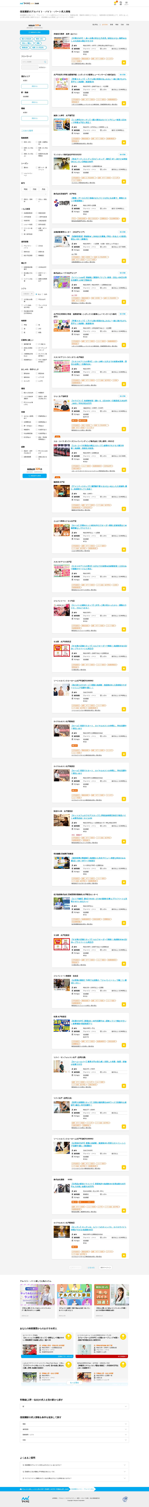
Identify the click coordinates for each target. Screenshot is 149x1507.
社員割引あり (42, 429)
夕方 (39, 328)
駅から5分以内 (26, 39)
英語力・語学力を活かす (28, 452)
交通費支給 (27, 422)
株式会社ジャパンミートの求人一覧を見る (84, 630)
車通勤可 (41, 393)
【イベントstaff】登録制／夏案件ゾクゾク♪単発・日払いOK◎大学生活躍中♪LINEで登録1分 (99, 278)
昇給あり (41, 426)
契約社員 (27, 252)
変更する (35, 86)
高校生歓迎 (41, 213)
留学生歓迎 (41, 224)
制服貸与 (27, 429)
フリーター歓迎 (28, 229)
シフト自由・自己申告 (28, 306)
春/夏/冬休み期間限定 (43, 155)
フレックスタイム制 (42, 306)
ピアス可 (41, 377)
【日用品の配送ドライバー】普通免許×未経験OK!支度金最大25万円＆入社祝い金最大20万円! (98, 1185)
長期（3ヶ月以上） (28, 155)
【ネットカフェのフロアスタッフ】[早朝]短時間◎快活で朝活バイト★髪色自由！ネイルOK (98, 816)
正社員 (40, 246)
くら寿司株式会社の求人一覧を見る (82, 143)
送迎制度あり (42, 422)
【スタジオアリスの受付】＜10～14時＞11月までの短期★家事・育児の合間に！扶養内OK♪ (99, 363)
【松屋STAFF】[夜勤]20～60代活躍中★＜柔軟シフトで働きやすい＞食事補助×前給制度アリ (98, 1022)
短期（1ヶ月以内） (38, 47)
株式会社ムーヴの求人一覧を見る (81, 303)
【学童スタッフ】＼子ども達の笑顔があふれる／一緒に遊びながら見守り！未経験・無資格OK (99, 80)
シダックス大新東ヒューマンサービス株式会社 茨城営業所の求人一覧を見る (94, 104)
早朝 (25, 325)
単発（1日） (40, 39)
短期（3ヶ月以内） (43, 149)
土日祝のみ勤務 (28, 300)
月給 (43, 189)
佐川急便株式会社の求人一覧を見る (82, 924)
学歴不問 (27, 220)
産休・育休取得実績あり (42, 438)
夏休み (26, 167)
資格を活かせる (42, 458)
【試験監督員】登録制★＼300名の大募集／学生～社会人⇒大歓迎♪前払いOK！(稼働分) (99, 237)
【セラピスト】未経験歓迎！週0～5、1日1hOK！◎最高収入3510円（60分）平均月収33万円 (99, 402)
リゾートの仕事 (28, 280)
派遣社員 (25, 47)
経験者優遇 (27, 457)
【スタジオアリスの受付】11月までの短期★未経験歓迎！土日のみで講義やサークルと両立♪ (99, 567)
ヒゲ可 (40, 381)
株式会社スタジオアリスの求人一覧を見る (84, 385)
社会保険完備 (28, 433)
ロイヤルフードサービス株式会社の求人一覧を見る (87, 755)
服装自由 (27, 377)
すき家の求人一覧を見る (79, 669)
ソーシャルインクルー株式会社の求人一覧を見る (86, 710)
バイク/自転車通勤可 (28, 397)
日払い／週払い (27, 43)
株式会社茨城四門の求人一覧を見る (82, 221)
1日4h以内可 (42, 267)
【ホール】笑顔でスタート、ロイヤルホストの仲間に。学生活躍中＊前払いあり (99, 727)
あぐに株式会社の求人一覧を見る (81, 63)
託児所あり (27, 437)
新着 (111, 24)
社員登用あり (42, 433)
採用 (78, 1498)
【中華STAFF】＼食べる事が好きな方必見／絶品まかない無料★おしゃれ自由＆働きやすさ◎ (99, 39)
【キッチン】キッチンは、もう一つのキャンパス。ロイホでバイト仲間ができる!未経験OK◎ (99, 1228)
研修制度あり (42, 416)
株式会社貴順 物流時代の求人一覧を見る (84, 1211)
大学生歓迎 (27, 217)
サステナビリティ (70, 1498)
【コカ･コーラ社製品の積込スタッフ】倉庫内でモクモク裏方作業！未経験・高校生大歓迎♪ (97, 447)
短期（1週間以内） (43, 143)
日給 (34, 189)
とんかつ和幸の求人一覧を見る (81, 551)
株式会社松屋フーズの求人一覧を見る (83, 1046)
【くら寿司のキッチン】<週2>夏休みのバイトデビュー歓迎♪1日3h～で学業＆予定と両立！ (98, 121)
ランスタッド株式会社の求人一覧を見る (83, 182)
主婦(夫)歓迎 (42, 220)
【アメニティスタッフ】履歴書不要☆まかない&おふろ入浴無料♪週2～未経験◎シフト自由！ (99, 487)
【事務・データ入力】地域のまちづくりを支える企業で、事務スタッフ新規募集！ (99, 199)
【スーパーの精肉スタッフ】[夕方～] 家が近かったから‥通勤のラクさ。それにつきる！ (99, 606)
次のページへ (105, 1267)
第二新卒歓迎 (28, 234)
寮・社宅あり (28, 426)
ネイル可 (27, 381)
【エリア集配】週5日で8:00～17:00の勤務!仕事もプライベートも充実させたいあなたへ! (99, 900)
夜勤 (38, 43)
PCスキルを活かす (42, 452)
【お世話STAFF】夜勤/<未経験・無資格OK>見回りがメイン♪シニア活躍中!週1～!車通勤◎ (98, 1144)
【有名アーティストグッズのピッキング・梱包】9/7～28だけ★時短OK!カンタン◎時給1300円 (99, 160)
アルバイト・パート (28, 247)
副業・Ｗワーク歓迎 (42, 229)
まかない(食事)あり (28, 417)
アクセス (61, 1498)
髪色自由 (27, 373)
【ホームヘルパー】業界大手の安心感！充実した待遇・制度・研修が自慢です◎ (99, 1063)
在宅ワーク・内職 (42, 274)
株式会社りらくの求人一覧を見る (81, 430)
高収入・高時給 (28, 200)
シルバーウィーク (28, 174)
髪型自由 (41, 373)
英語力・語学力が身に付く (42, 397)
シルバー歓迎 (28, 224)
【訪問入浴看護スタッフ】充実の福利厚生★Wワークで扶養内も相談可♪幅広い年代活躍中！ (98, 1103)
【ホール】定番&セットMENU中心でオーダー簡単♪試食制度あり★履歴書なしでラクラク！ (99, 526)
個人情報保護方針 (95, 1498)
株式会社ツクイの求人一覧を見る (81, 1087)
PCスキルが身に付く (28, 403)
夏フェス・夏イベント (42, 168)
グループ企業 (84, 1498)
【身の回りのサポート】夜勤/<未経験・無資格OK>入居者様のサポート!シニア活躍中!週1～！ (98, 686)
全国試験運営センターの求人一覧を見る (83, 262)
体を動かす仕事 (28, 274)
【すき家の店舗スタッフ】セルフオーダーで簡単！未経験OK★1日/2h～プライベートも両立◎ (99, 647)
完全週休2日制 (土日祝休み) (28, 312)
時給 (25, 189)
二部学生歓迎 (42, 217)
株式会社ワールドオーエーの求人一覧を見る (85, 883)
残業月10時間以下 (42, 280)
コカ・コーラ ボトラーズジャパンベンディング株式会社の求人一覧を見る (93, 471)
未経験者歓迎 (28, 213)
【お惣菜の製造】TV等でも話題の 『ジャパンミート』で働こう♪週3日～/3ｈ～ (99, 981)
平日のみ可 (41, 299)
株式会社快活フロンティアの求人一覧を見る (85, 842)
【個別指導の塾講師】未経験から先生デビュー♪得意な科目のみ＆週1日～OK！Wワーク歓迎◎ (98, 859)
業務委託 (41, 255)
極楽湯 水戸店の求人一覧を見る (81, 510)
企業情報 (54, 1498)
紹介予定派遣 (28, 255)
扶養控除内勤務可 (28, 268)
